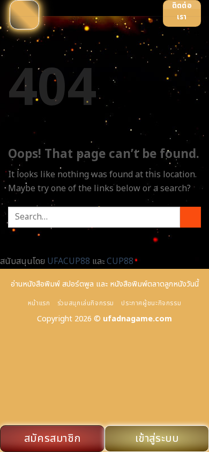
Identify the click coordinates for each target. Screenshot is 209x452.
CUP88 (120, 261)
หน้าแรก (39, 303)
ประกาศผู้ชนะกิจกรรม (151, 303)
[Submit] (190, 217)
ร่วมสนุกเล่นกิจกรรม (85, 303)
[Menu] (24, 14)
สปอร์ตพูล (78, 284)
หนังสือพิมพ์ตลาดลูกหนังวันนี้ (154, 284)
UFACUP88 (68, 261)
